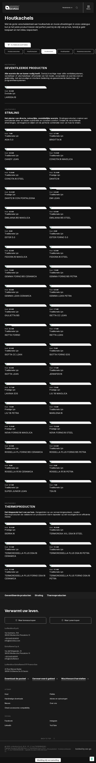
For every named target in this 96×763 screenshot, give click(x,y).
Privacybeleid (52, 749)
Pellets (52, 694)
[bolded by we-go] (83, 749)
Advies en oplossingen (58, 699)
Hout (6, 694)
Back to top (46, 738)
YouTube (53, 725)
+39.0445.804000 (12, 638)
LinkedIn (8, 725)
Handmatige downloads (14, 699)
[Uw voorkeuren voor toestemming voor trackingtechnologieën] (92, 759)
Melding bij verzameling (48, 760)
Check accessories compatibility (17, 708)
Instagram (53, 721)
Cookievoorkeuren (64, 749)
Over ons (53, 703)
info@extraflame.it (12, 659)
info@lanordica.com (12, 641)
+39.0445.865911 (11, 657)
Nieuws (7, 703)
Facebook (9, 721)
